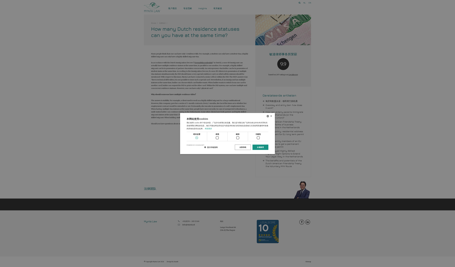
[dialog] (227, 133)
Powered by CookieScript (195, 145)
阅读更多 (208, 128)
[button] (211, 147)
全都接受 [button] (260, 147)
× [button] (271, 116)
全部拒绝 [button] (242, 147)
